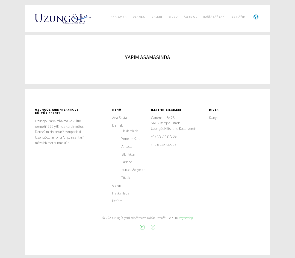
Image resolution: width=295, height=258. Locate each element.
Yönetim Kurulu (132, 139)
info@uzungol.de (163, 144)
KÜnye (213, 118)
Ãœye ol (190, 17)
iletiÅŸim (238, 17)
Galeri (156, 17)
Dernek (139, 17)
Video (173, 17)
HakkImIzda (130, 131)
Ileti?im (117, 201)
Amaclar (127, 146)
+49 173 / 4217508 (164, 136)
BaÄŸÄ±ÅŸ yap (213, 17)
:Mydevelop (185, 218)
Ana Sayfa (119, 17)
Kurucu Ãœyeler (133, 170)
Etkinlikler (128, 154)
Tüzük (125, 178)
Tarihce (126, 162)
